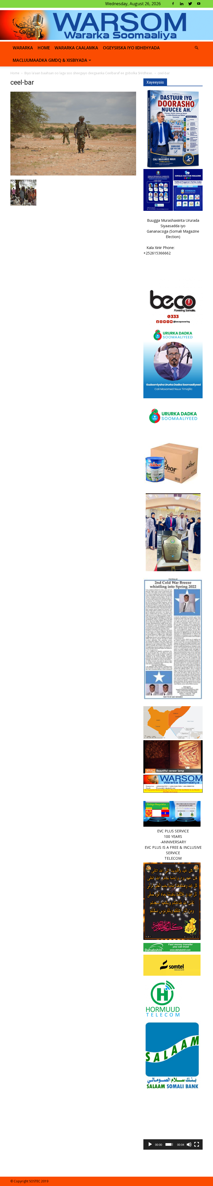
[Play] (150, 1144)
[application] (173, 1120)
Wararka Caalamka (76, 48)
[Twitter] (190, 3)
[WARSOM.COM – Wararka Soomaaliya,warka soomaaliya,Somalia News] (106, 25)
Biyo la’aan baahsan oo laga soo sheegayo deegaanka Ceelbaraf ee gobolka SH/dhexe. (88, 73)
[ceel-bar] (73, 174)
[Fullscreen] (196, 1144)
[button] (196, 47)
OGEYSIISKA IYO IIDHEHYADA (131, 48)
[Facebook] (173, 3)
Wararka (23, 48)
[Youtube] (199, 3)
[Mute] (189, 1144)
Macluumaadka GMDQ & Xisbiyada (50, 60)
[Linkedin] (181, 3)
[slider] (169, 1144)
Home (14, 73)
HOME (44, 48)
